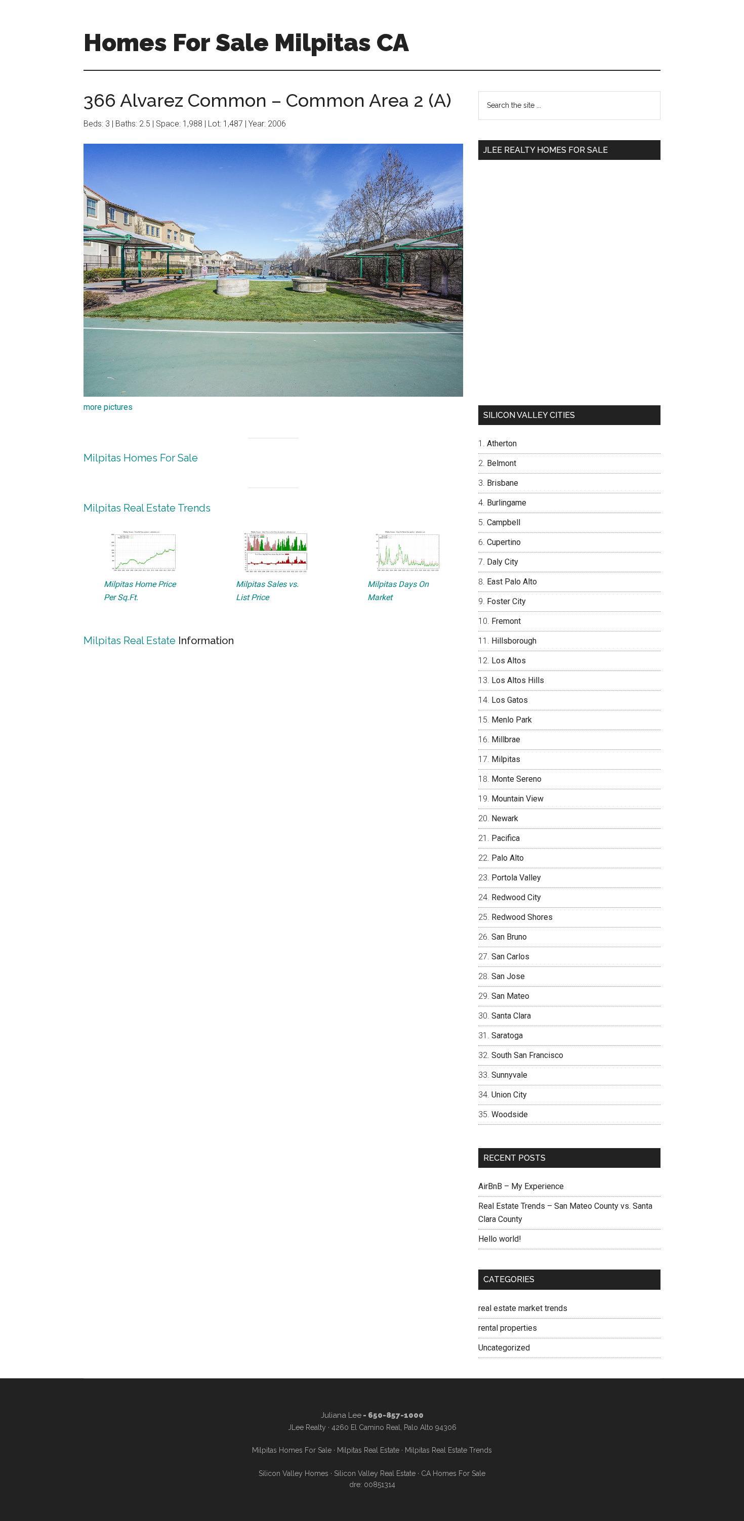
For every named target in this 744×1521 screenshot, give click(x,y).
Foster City (506, 601)
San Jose (508, 976)
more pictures (108, 407)
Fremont (506, 621)
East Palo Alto (512, 581)
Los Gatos (509, 700)
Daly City (502, 562)
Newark (504, 818)
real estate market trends (522, 1308)
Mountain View (517, 799)
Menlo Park (511, 720)
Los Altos (508, 660)
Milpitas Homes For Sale (141, 458)
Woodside (509, 1114)
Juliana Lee (341, 1415)
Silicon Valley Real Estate (375, 1473)
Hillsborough (513, 641)
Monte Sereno (516, 779)
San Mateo (510, 996)
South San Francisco (527, 1055)
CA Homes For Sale (453, 1473)
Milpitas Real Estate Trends (147, 508)
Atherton (502, 443)
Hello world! (499, 1239)
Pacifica (505, 838)
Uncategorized (504, 1348)
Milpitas (505, 759)
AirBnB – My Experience (521, 1186)
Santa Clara (511, 1016)
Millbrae (505, 739)
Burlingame (506, 503)
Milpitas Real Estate (130, 641)
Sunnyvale (509, 1075)
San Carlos (510, 956)
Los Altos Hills (517, 680)
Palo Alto (507, 858)
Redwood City (516, 897)
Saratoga (507, 1035)
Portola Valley (516, 877)
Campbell (503, 522)
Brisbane (502, 483)
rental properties (507, 1328)
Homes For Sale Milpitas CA (246, 42)
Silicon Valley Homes (293, 1473)
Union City (509, 1095)
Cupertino (504, 542)
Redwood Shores (522, 917)
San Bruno (509, 937)
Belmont (501, 463)
